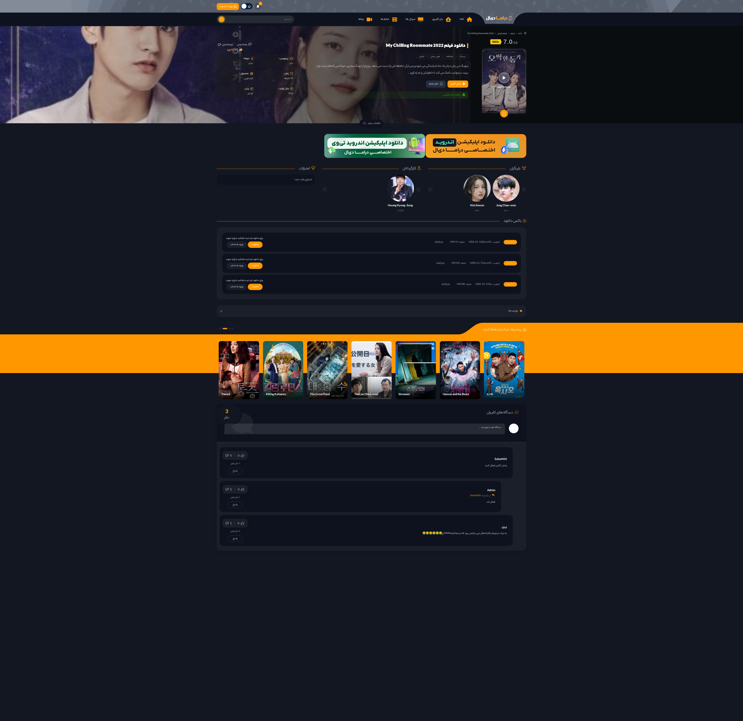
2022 (290, 94)
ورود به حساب (236, 245)
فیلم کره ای (502, 33)
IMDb (495, 41)
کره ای (250, 94)
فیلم (513, 33)
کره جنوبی (248, 78)
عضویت (255, 245)
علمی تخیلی (435, 56)
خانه (520, 33)
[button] (430, 189)
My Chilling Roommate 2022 (480, 33)
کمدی (421, 56)
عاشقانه (449, 56)
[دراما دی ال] (499, 18)
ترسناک (462, 56)
